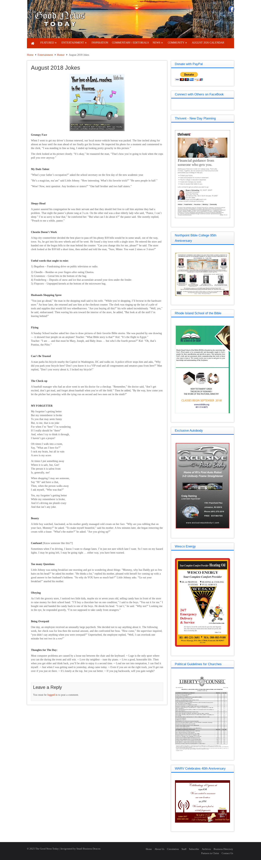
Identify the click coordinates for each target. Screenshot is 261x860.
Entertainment (45, 54)
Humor (61, 54)
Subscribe (194, 849)
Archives (206, 849)
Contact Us (227, 853)
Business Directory (223, 849)
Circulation (173, 849)
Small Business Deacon (88, 848)
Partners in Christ (210, 853)
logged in (52, 694)
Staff (184, 849)
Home (30, 54)
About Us (159, 849)
